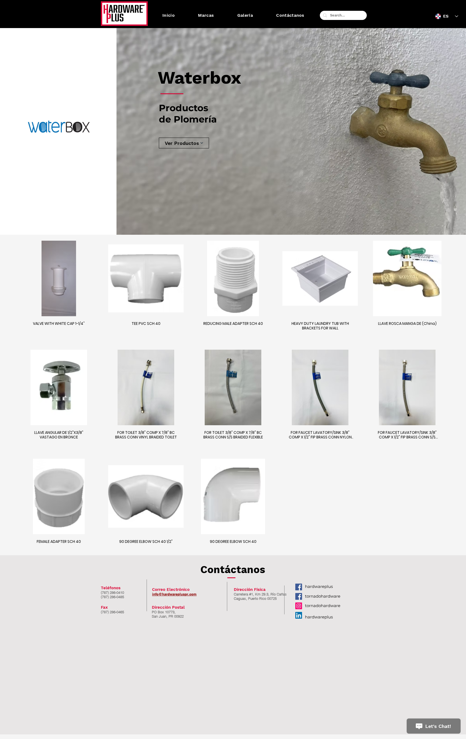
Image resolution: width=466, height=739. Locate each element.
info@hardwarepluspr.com (174, 594)
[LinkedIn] (298, 615)
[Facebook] (298, 587)
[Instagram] (298, 605)
